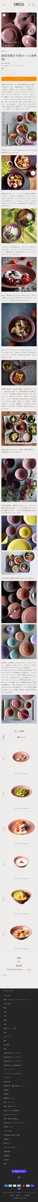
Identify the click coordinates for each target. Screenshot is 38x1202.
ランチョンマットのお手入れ (12, 1073)
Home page (7, 995)
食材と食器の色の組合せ (11, 1118)
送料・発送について (10, 1106)
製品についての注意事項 (11, 1110)
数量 (2, 68)
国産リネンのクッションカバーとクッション (17, 999)
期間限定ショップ (9, 1098)
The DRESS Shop (11, 1192)
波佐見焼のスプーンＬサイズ (12, 1053)
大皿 (5, 1012)
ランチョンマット (9, 1069)
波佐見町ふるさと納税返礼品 (12, 1065)
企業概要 (6, 1155)
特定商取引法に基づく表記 (12, 1135)
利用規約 (6, 1139)
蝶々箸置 (6, 1045)
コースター (7, 1077)
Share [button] (5, 975)
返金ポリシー (8, 1143)
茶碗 (5, 1020)
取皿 (5, 1008)
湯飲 (5, 1040)
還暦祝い (6, 1094)
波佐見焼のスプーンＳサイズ (12, 1061)
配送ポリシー (19, 1195)
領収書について (8, 1127)
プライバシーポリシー (10, 1147)
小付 (5, 1016)
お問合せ (6, 1160)
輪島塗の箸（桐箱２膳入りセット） (14, 1086)
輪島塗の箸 (7, 1082)
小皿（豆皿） (8, 1004)
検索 (5, 1164)
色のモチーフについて (10, 1114)
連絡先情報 (7, 1151)
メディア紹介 (8, 1131)
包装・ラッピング (9, 1102)
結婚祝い (6, 1090)
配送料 (6, 65)
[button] (4, 5)
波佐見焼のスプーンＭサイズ (12, 1057)
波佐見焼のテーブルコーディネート (14, 1123)
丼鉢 (5, 1032)
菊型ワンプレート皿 (10, 1028)
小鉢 (5, 1024)
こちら (29, 969)
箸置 (5, 1049)
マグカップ (7, 1036)
